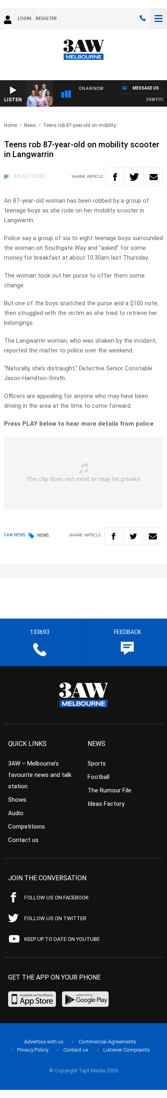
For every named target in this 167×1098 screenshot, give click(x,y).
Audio (16, 813)
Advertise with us (44, 1042)
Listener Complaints (126, 1050)
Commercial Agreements (107, 1042)
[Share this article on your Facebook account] (115, 177)
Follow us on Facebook (56, 898)
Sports (97, 763)
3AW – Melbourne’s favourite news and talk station (39, 775)
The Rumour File (109, 790)
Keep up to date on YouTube (62, 939)
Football (98, 777)
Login (24, 18)
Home (10, 125)
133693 (142, 18)
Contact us (23, 840)
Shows (17, 799)
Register (46, 18)
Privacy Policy (32, 1050)
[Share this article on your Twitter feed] (134, 177)
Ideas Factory (106, 803)
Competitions (26, 826)
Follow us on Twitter (55, 918)
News (30, 125)
